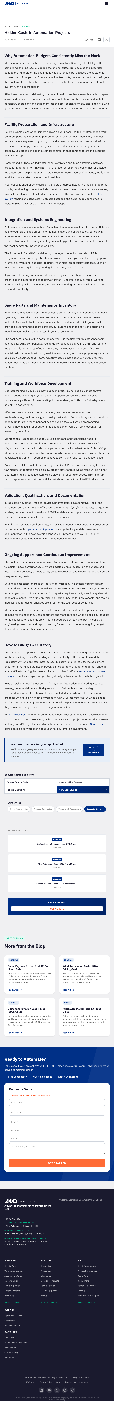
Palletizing (9, 1295)
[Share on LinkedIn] (99, 39)
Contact (84, 1382)
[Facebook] (57, 1390)
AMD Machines (17, 714)
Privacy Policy (46, 1382)
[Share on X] (106, 39)
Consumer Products (50, 1281)
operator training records (42, 529)
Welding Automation (13, 1271)
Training (81, 1290)
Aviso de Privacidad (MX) (66, 1382)
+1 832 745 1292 (12, 1219)
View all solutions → (13, 1302)
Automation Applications (15, 1342)
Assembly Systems (13, 1276)
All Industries (10, 1347)
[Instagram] (65, 1390)
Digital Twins (83, 1281)
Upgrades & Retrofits (86, 1285)
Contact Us (9, 1320)
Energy (44, 1295)
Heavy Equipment (49, 1290)
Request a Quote (12, 1325)
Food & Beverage (49, 1285)
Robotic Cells (10, 1266)
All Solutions (9, 1337)
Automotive (46, 1266)
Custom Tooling (11, 1352)
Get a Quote (57, 909)
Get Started (57, 1163)
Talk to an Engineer (93, 750)
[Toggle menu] (106, 4)
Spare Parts (82, 1276)
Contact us (96, 724)
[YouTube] (49, 1390)
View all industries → (50, 1302)
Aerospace (46, 1271)
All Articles (9, 1357)
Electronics (46, 1276)
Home (7, 26)
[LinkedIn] (41, 1390)
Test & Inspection (12, 1285)
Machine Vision (11, 1281)
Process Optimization (87, 1271)
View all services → (86, 1302)
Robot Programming (86, 1266)
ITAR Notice (31, 1382)
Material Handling (12, 1290)
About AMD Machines (14, 1315)
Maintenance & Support (88, 1295)
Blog (16, 26)
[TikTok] (72, 1390)
